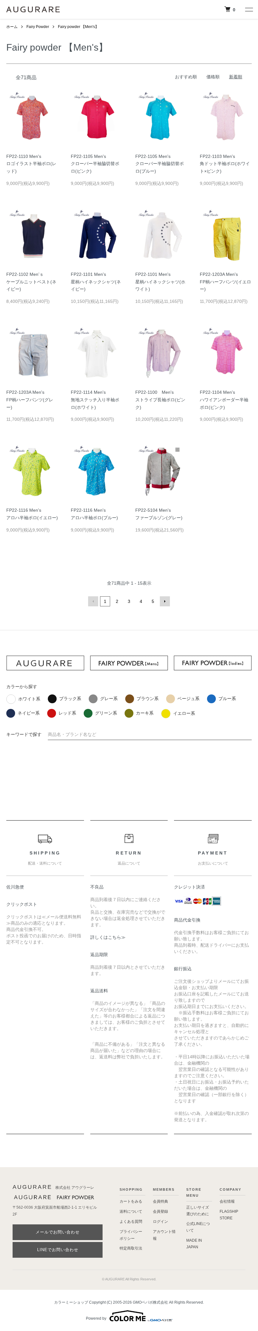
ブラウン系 (148, 698)
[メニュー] (248, 9)
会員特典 (160, 1201)
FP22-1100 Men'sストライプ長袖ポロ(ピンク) (160, 400)
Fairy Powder (37, 27)
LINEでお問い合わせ (57, 1249)
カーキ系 (145, 713)
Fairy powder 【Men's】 (78, 27)
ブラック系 (70, 698)
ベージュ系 (188, 698)
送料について (131, 1211)
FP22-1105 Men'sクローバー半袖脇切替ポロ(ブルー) (159, 164)
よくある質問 (131, 1221)
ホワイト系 (29, 698)
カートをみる (131, 1201)
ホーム (12, 27)
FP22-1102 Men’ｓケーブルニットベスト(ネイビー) (31, 282)
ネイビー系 (29, 713)
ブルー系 (227, 698)
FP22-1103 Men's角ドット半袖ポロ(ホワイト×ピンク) (225, 164)
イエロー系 (184, 713)
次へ (165, 601)
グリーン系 (106, 713)
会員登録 (160, 1211)
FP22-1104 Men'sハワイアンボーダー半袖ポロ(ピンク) (224, 400)
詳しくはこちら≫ (108, 937)
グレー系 (109, 698)
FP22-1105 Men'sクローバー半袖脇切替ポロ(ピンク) (95, 164)
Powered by (96, 1318)
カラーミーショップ (71, 1302)
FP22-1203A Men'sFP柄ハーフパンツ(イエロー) (225, 282)
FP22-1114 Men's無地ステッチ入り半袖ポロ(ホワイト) (95, 400)
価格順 (213, 76)
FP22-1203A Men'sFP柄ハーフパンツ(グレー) (29, 400)
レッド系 (67, 713)
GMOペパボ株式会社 (150, 1302)
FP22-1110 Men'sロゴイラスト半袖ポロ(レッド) (31, 164)
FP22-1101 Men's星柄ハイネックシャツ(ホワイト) (160, 282)
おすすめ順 (186, 76)
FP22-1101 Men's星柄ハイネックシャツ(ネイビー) (96, 282)
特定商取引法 (131, 1248)
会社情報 (227, 1201)
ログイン (160, 1221)
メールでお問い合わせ (58, 1232)
